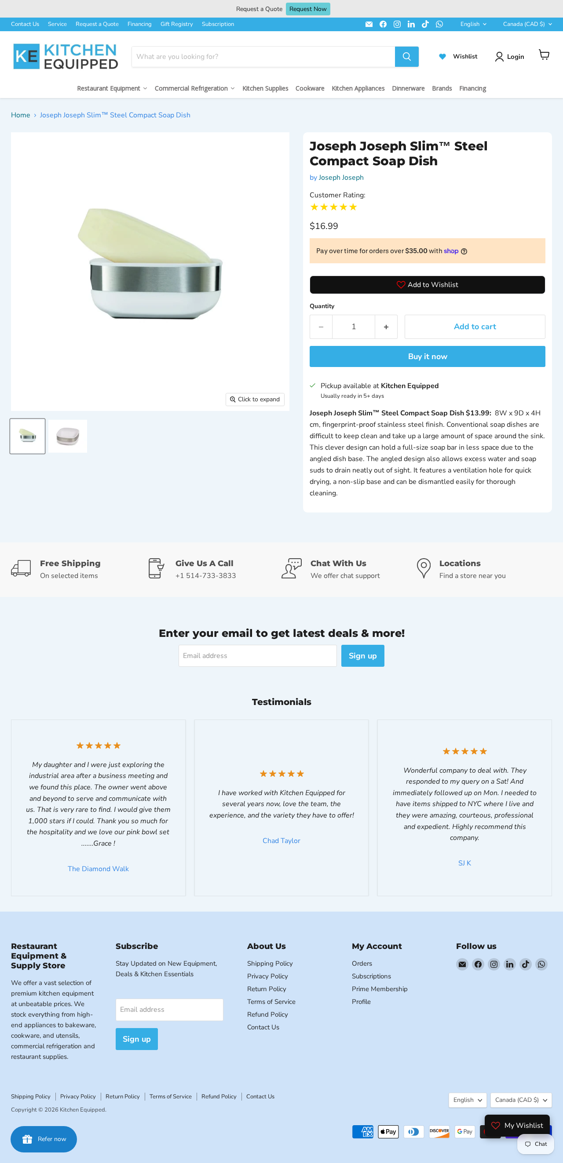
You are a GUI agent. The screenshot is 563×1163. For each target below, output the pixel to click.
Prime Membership (380, 989)
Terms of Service (271, 1001)
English (470, 24)
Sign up (363, 656)
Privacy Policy (267, 976)
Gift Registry (177, 24)
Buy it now (427, 356)
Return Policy (266, 989)
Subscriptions (371, 976)
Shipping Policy (270, 963)
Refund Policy (267, 1014)
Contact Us (25, 24)
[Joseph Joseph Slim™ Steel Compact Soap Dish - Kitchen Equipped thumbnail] (27, 436)
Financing (140, 24)
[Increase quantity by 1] (386, 327)
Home (20, 115)
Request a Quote (97, 24)
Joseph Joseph (341, 177)
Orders (362, 963)
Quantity (322, 306)
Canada (524, 24)
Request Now (308, 9)
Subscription (218, 24)
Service (57, 24)
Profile (361, 1001)
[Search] (407, 57)
